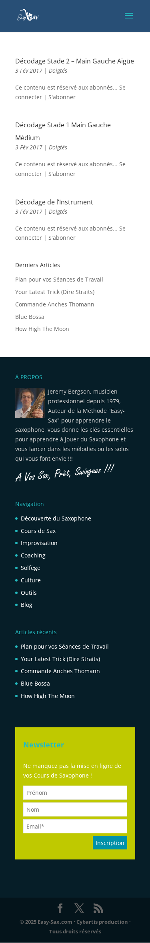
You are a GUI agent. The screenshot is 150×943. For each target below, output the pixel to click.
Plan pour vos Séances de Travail (59, 279)
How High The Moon (42, 329)
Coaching (33, 555)
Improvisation (39, 543)
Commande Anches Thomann (54, 304)
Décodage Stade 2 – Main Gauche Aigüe (74, 61)
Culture (31, 580)
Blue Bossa (29, 316)
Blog (26, 604)
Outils (29, 592)
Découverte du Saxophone (56, 518)
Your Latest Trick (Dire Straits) (54, 292)
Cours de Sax (38, 531)
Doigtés (58, 70)
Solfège (30, 568)
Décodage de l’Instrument (54, 202)
